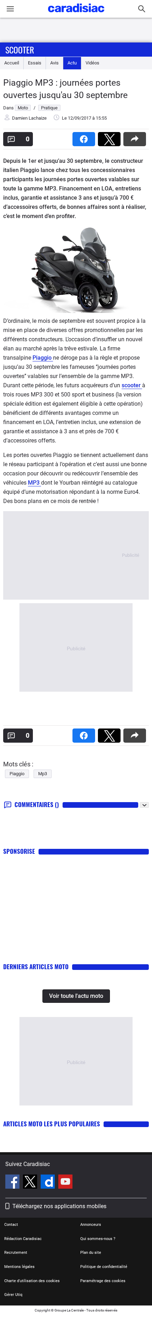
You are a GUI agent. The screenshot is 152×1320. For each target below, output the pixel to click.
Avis (54, 62)
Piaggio (43, 357)
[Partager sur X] (110, 136)
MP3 (34, 482)
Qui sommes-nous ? (97, 1238)
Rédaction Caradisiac (23, 1238)
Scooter (19, 49)
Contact (11, 1224)
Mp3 (42, 773)
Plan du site (90, 1252)
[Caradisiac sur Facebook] (13, 1183)
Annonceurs (90, 1224)
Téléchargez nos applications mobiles (59, 1206)
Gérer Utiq (13, 1294)
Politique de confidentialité (103, 1266)
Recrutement (15, 1252)
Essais (34, 62)
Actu (72, 62)
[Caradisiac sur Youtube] (65, 1183)
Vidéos (92, 62)
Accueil (11, 62)
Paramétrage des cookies (102, 1281)
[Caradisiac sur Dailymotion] (49, 1183)
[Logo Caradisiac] (76, 14)
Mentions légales (19, 1266)
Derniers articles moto (36, 966)
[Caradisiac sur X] (31, 1183)
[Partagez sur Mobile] (136, 136)
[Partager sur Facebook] (85, 136)
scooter (132, 385)
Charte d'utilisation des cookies (32, 1281)
